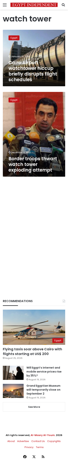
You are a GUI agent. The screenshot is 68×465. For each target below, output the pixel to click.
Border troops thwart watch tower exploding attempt (32, 164)
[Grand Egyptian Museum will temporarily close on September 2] (13, 391)
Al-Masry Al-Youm (43, 435)
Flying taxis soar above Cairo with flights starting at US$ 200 (32, 351)
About (11, 441)
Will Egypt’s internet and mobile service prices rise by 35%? (44, 371)
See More (34, 407)
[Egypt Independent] (34, 5)
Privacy (29, 447)
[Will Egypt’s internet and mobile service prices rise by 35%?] (13, 373)
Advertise (23, 441)
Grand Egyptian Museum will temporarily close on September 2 (43, 390)
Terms (40, 447)
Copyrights (54, 441)
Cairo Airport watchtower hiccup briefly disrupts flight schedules (32, 71)
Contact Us (38, 441)
